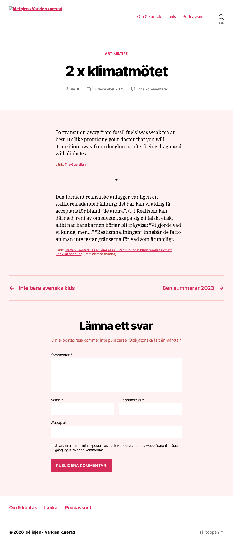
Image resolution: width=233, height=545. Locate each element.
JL (78, 89)
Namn (57, 400)
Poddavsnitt (193, 16)
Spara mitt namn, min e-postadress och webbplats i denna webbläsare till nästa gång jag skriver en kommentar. (116, 448)
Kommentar (61, 355)
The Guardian (75, 164)
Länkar (172, 16)
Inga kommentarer (152, 89)
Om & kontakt (150, 16)
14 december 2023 (108, 89)
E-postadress (131, 400)
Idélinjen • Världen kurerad (50, 532)
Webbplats (59, 422)
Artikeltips (116, 53)
